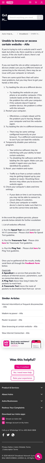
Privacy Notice (7, 447)
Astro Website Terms (22, 447)
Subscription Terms (10, 449)
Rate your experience (22, 378)
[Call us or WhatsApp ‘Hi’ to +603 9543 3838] (3, 434)
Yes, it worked (22, 367)
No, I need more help (22, 372)
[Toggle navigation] (3, 2)
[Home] (12, 2)
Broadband (23, 34)
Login (41, 2)
